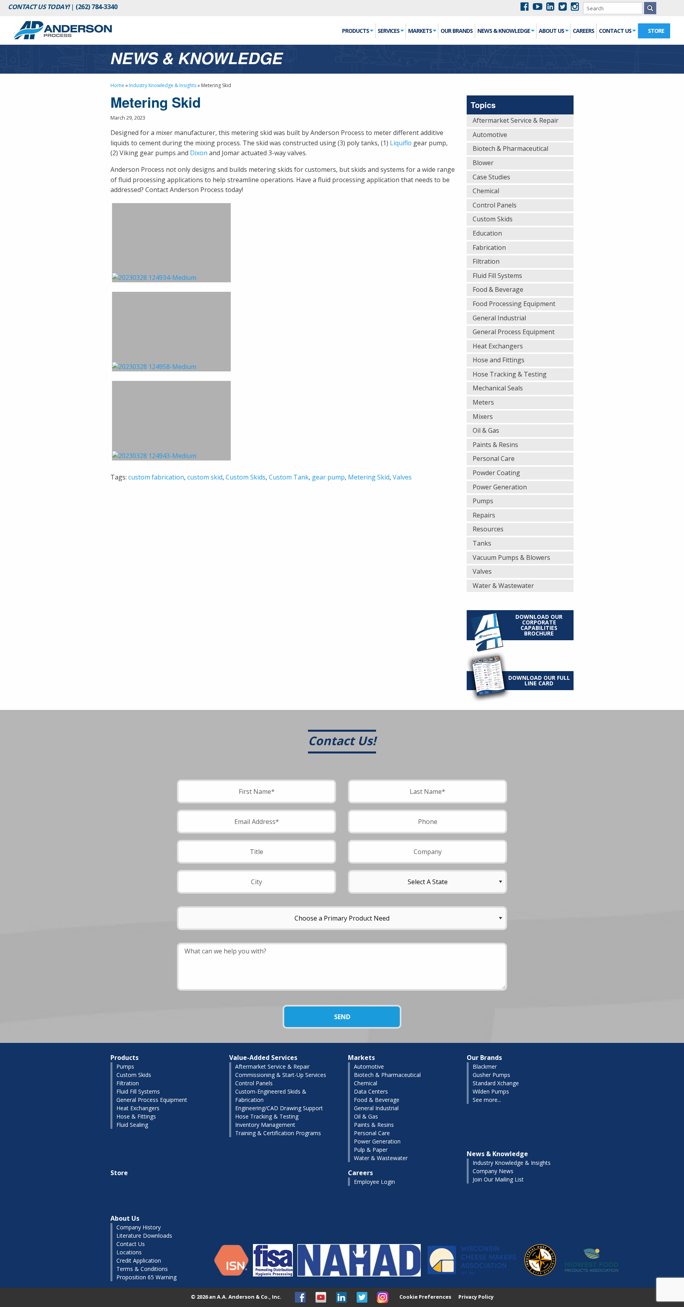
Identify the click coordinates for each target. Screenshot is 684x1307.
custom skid (204, 477)
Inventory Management (265, 1124)
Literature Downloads (144, 1235)
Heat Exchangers (498, 346)
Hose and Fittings (498, 360)
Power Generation (500, 487)
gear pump (328, 477)
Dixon (198, 152)
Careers (583, 30)
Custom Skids (246, 477)
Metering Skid (369, 477)
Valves (402, 477)
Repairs (484, 515)
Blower (483, 162)
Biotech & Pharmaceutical (510, 148)
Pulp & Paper (371, 1149)
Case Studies (491, 177)
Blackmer (485, 1066)
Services (388, 30)
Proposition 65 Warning (146, 1277)
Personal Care (494, 458)
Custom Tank (289, 477)
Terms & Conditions (142, 1269)
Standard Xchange (496, 1083)
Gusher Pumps (491, 1075)
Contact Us (615, 30)
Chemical (486, 190)
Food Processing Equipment (514, 303)
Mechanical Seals (498, 388)
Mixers (483, 416)
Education (487, 233)
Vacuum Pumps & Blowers (511, 557)
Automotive (490, 134)
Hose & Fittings (136, 1116)
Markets (420, 30)
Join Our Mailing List (498, 1179)
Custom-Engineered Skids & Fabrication (270, 1095)
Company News (493, 1171)
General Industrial (499, 318)
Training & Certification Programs (278, 1133)
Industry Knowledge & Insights (162, 85)
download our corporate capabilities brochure (538, 625)
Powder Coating (496, 472)
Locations (129, 1252)
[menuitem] (358, 30)
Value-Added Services (263, 1057)
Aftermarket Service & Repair (516, 120)
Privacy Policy (476, 1296)
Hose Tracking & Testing (510, 374)
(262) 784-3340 (96, 6)
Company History (138, 1227)
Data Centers (371, 1091)
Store (656, 30)
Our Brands (457, 30)
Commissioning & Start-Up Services (280, 1075)
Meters (483, 402)
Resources (488, 529)
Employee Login (374, 1181)
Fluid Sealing (132, 1124)
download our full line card (539, 680)
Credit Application (138, 1260)
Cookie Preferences (425, 1296)
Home (117, 85)
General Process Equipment (514, 331)
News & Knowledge (503, 30)
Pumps (483, 501)
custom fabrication (156, 477)
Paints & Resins (495, 444)
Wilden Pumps (491, 1091)
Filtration (486, 261)
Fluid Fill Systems (497, 275)
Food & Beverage (498, 289)
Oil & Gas (486, 430)
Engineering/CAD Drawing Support (279, 1108)
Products (355, 30)
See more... (487, 1099)
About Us (551, 30)
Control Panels (495, 205)
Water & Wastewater (503, 585)
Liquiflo (401, 143)
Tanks (482, 543)
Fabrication (489, 247)
